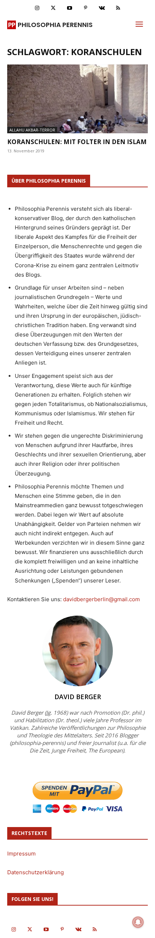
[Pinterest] (85, 8)
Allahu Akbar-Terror (32, 130)
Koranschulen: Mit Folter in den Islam (77, 142)
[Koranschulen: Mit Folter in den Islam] (77, 98)
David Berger (77, 696)
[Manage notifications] (138, 922)
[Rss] (118, 8)
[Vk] (102, 8)
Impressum (21, 853)
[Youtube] (69, 8)
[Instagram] (37, 8)
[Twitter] (53, 8)
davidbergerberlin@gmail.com (101, 599)
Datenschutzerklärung (35, 872)
